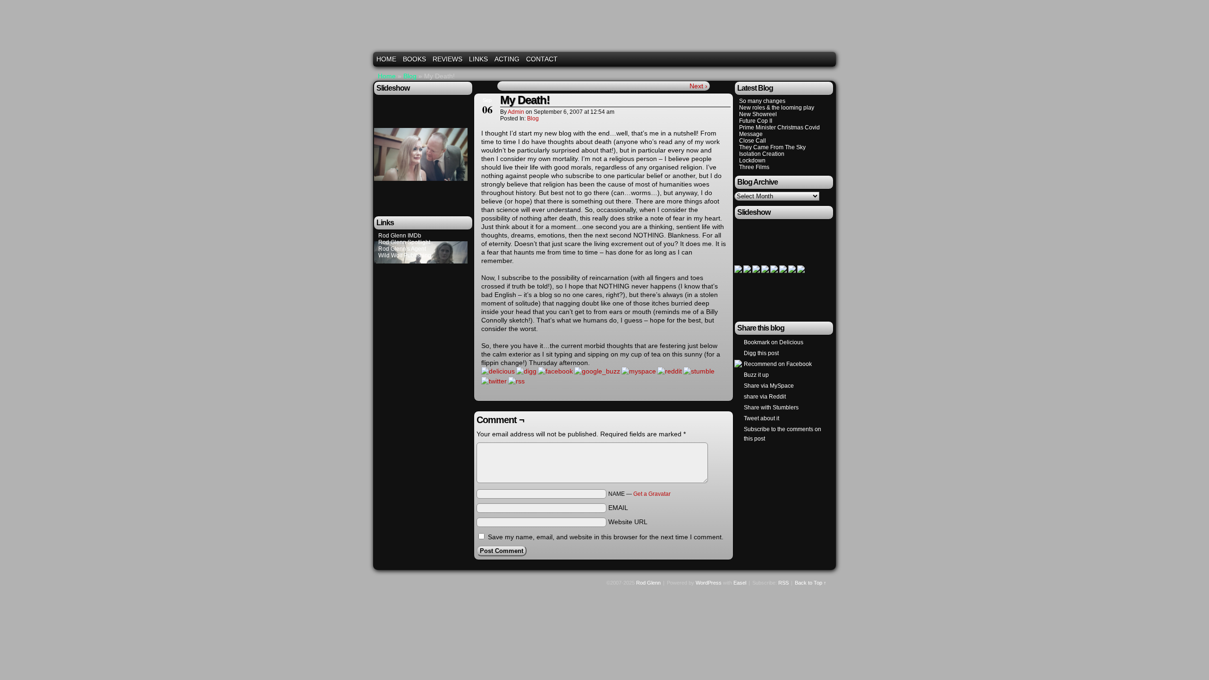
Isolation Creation (761, 154)
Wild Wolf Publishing (404, 255)
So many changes (762, 101)
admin (516, 112)
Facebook (817, 59)
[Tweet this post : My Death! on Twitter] (494, 381)
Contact (542, 59)
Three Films (754, 167)
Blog (410, 76)
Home (386, 59)
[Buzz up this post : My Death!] (597, 371)
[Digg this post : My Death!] (526, 371)
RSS (828, 59)
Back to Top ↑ (810, 583)
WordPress (709, 583)
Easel (739, 583)
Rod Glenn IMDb (399, 235)
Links (478, 59)
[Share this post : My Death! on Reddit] (669, 371)
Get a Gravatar (652, 494)
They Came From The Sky (772, 147)
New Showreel (758, 114)
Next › (698, 86)
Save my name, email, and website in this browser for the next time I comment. (606, 537)
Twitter (805, 59)
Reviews (447, 59)
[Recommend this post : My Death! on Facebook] (555, 371)
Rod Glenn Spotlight (404, 242)
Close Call (752, 140)
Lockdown (752, 160)
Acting (506, 59)
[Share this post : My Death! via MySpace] (639, 371)
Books (414, 59)
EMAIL (618, 507)
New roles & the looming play (776, 107)
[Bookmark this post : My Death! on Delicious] (498, 371)
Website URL (627, 522)
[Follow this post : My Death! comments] (516, 381)
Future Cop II (755, 121)
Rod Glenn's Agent (402, 249)
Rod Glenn (606, 29)
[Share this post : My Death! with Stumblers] (699, 371)
